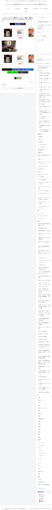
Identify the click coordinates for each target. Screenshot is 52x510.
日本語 (42, 496)
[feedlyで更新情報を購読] (18, 78)
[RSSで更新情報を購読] (20, 78)
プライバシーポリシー (41, 488)
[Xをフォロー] (15, 78)
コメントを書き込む (18, 88)
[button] (23, 24)
